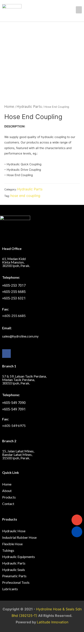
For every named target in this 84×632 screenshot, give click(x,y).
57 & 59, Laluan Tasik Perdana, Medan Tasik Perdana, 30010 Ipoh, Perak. (24, 379)
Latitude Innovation (52, 622)
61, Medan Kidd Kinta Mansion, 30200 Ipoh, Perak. (16, 262)
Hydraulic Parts (29, 106)
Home (9, 106)
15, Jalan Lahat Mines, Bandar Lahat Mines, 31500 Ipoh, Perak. (18, 454)
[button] (79, 9)
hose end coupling (25, 195)
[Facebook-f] (6, 353)
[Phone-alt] (77, 531)
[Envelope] (77, 520)
